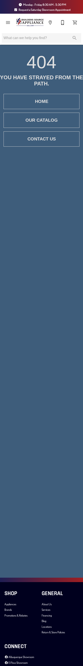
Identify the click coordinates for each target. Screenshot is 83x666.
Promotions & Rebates (16, 615)
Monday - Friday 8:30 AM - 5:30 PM (44, 4)
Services (46, 609)
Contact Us (41, 138)
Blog (44, 620)
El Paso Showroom (18, 662)
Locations (47, 626)
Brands (8, 609)
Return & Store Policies (53, 632)
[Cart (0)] (75, 22)
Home (41, 101)
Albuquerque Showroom (21, 656)
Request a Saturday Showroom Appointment (44, 9)
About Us (47, 604)
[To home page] (30, 22)
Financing (47, 615)
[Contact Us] (62, 22)
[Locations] (50, 22)
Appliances (10, 604)
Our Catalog (41, 120)
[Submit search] (74, 38)
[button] (8, 22)
